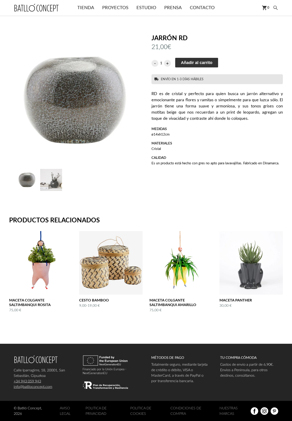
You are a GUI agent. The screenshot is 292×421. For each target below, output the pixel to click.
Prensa (173, 7)
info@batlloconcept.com (33, 387)
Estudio (146, 7)
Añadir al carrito (196, 62)
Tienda (85, 7)
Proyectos (115, 7)
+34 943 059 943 (27, 381)
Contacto (202, 7)
